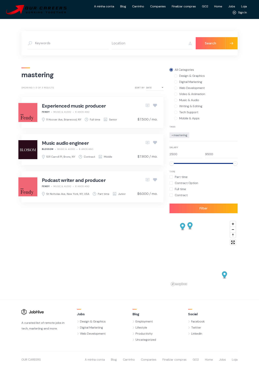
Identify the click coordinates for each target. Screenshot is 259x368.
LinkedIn (196, 334)
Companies (158, 6)
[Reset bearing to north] (233, 235)
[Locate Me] (189, 43)
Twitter (196, 327)
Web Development (93, 334)
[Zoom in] (233, 224)
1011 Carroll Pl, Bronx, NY (60, 156)
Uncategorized (146, 340)
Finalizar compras (184, 6)
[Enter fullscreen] (233, 242)
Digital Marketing (91, 327)
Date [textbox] (149, 87)
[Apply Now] (147, 105)
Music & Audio (62, 112)
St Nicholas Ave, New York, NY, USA (67, 194)
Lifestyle (141, 327)
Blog (123, 6)
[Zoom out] (233, 229)
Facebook (198, 321)
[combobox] (154, 87)
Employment (144, 321)
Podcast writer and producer (74, 180)
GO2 (205, 6)
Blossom (47, 149)
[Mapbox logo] (179, 284)
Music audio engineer (65, 143)
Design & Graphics (93, 321)
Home (218, 6)
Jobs (231, 6)
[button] (224, 275)
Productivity (144, 334)
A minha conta (104, 6)
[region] (204, 253)
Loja (244, 6)
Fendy (46, 112)
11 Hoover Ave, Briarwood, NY (63, 119)
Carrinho (138, 6)
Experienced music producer (74, 106)
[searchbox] (191, 134)
